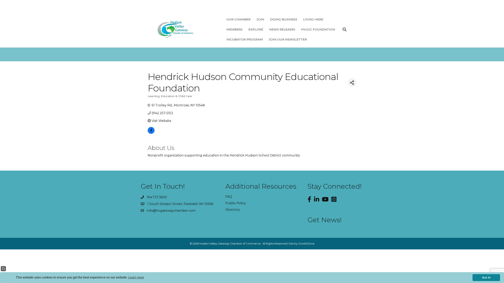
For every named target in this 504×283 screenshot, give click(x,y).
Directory (232, 209)
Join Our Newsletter (288, 39)
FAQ (228, 196)
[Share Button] (352, 82)
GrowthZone (306, 243)
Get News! (325, 220)
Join (260, 19)
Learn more (136, 277)
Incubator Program (244, 39)
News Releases (282, 29)
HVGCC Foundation (318, 29)
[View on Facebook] (151, 133)
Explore (255, 29)
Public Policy (235, 203)
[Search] (343, 29)
